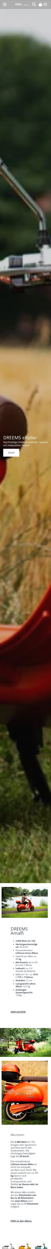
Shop (11, 452)
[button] (5, 4)
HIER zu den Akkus (21, 1221)
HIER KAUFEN (18, 1012)
